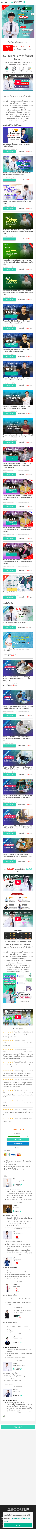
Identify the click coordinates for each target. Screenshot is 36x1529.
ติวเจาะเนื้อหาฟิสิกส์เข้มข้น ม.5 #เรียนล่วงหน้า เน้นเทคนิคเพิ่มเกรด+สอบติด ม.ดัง (16, 350)
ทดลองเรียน (18, 1144)
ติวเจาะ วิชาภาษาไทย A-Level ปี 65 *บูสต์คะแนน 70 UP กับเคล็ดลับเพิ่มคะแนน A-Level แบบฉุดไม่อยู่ (17, 797)
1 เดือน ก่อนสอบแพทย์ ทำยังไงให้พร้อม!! (14, 622)
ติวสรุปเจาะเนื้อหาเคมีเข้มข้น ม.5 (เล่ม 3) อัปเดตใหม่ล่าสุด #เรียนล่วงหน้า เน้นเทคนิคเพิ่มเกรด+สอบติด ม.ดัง (18, 497)
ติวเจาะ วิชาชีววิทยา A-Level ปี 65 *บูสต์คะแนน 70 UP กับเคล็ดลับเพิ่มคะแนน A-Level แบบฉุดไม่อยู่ (17, 738)
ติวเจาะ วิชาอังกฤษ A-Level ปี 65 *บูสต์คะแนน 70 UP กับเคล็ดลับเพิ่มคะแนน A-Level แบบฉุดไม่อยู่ (17, 855)
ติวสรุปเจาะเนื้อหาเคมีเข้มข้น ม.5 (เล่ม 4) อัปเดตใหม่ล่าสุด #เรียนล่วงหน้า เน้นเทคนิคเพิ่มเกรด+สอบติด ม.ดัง (18, 529)
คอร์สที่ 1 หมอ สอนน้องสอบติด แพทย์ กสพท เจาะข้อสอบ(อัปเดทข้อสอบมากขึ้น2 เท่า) (17, 173)
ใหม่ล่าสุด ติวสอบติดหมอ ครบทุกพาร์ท (14, 592)
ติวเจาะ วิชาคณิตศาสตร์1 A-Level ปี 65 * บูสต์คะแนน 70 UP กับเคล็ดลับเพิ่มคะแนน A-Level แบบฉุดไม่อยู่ (17, 679)
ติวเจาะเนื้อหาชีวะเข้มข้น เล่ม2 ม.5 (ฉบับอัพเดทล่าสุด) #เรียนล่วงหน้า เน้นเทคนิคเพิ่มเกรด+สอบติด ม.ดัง (18, 262)
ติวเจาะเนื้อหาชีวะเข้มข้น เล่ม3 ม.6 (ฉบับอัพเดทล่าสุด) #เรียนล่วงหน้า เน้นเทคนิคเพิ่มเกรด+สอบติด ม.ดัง (18, 292)
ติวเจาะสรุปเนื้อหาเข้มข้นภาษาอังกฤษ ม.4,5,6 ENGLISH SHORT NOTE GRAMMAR (16, 407)
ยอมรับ (18, 1525)
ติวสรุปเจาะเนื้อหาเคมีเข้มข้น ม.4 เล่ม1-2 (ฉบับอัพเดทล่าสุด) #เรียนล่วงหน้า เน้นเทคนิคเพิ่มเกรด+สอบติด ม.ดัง (17, 465)
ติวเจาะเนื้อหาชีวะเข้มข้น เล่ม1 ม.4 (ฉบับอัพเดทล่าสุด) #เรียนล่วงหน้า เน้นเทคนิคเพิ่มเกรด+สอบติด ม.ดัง (18, 231)
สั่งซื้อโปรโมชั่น (18, 1139)
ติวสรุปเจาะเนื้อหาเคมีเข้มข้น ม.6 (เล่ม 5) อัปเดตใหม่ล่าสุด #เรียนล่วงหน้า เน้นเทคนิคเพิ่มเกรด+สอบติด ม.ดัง (18, 561)
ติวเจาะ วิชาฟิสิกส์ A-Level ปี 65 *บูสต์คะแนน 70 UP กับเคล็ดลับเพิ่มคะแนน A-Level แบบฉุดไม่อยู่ (17, 768)
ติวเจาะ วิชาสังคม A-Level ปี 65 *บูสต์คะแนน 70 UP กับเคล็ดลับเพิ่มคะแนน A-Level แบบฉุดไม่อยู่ (17, 827)
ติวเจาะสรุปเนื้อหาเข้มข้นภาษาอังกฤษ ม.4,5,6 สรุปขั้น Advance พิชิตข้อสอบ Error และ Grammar (18, 436)
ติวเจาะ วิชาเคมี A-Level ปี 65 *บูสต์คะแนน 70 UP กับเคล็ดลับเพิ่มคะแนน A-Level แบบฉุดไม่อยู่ (18, 707)
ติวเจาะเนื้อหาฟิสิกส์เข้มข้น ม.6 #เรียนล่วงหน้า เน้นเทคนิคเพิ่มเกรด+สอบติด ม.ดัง (16, 379)
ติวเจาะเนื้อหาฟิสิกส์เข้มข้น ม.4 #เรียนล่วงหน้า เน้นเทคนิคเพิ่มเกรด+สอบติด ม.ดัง (16, 322)
